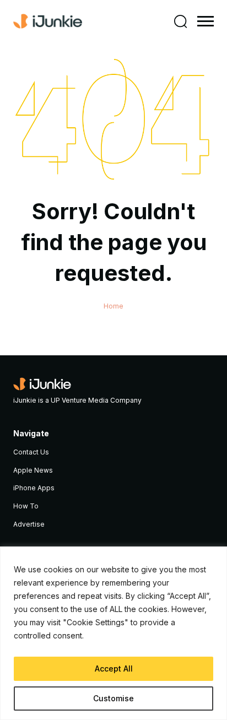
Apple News (33, 470)
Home (113, 306)
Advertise (29, 524)
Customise (113, 698)
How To (26, 506)
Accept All (114, 668)
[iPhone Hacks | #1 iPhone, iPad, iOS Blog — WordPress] (47, 21)
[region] (113, 633)
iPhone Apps (34, 488)
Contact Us (31, 452)
